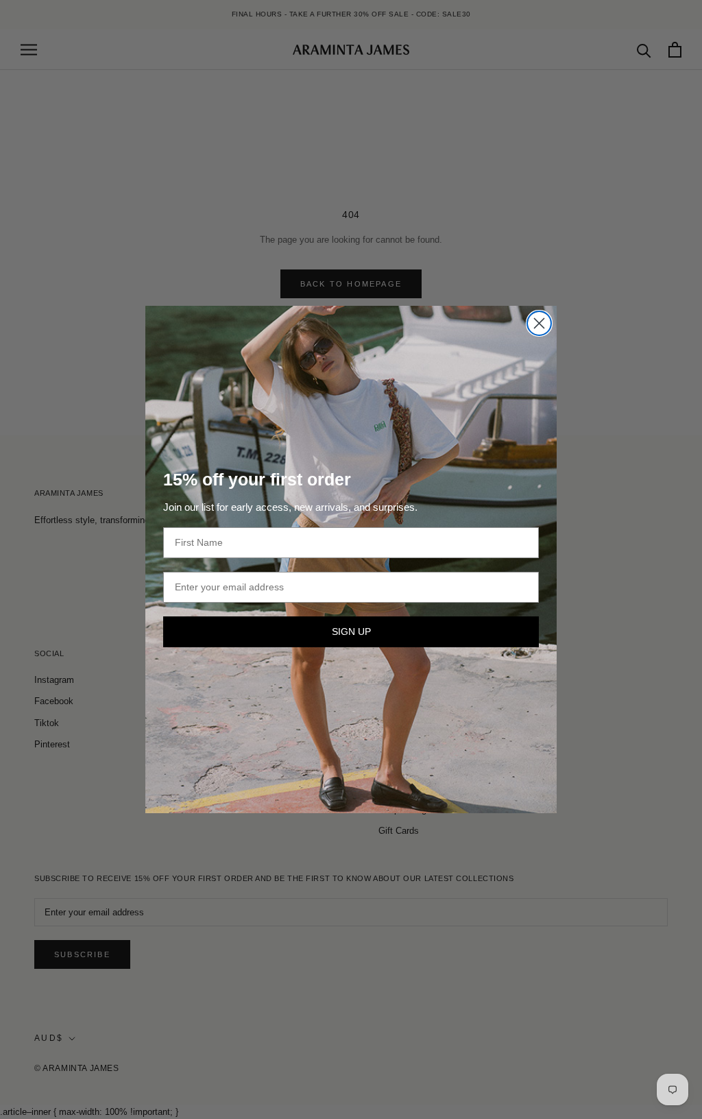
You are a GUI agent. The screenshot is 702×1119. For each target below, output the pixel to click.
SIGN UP (351, 631)
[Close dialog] (539, 323)
